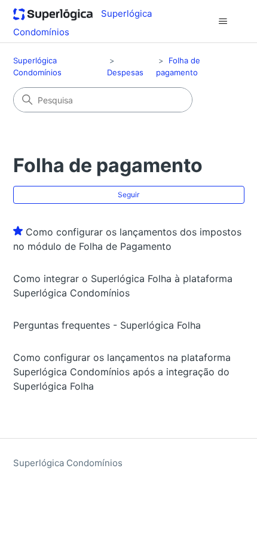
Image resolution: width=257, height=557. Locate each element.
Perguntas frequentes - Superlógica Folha (107, 325)
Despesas (125, 72)
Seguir (128, 194)
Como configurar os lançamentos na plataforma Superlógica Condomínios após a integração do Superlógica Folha (122, 371)
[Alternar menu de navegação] (223, 21)
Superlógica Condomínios (68, 463)
